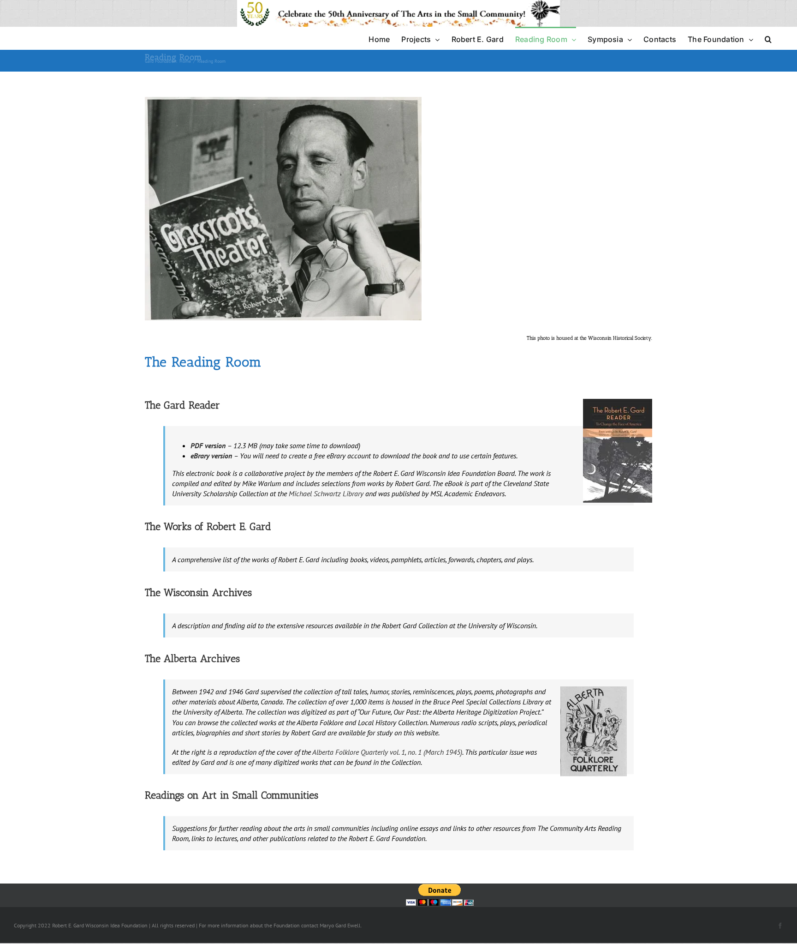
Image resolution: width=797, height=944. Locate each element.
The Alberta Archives (192, 658)
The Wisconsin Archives (198, 592)
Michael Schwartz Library (325, 493)
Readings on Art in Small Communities (231, 795)
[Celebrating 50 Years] (398, 5)
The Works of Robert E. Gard (208, 526)
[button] (768, 38)
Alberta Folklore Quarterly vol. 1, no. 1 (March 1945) (387, 752)
